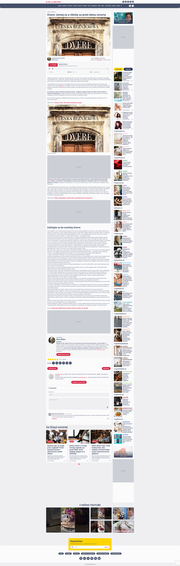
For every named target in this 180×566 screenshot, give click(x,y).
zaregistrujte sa (82, 377)
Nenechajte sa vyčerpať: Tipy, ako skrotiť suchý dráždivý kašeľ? (127, 240)
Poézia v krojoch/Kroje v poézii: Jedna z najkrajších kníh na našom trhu (73, 198)
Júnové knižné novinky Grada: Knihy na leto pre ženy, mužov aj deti (127, 439)
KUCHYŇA (125, 397)
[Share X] (60, 363)
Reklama (76, 553)
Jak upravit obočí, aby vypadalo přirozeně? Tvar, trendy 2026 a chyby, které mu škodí (127, 227)
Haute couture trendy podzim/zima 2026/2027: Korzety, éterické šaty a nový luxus (127, 216)
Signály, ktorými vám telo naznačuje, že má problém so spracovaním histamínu (127, 176)
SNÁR (99, 5)
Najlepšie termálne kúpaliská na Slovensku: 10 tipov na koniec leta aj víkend (127, 96)
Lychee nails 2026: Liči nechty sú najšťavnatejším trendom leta (128, 105)
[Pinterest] (130, 2)
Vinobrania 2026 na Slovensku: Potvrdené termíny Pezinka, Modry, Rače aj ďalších (127, 76)
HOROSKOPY (94, 5)
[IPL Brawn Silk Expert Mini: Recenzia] (123, 527)
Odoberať (106, 547)
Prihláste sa (58, 374)
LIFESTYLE (70, 5)
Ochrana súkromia (103, 553)
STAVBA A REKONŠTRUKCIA (127, 347)
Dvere (61, 85)
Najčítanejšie (118, 69)
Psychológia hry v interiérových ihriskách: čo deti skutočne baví (127, 295)
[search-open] (133, 6)
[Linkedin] (133, 2)
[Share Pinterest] (63, 363)
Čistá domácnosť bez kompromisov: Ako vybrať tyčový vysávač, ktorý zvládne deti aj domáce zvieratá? (128, 428)
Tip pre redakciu (116, 553)
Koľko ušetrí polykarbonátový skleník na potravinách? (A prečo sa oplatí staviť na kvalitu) (127, 307)
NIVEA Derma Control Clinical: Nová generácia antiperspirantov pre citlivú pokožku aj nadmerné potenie (127, 281)
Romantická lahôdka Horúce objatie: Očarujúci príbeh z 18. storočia (69, 308)
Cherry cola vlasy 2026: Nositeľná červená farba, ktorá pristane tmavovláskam (127, 124)
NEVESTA (125, 134)
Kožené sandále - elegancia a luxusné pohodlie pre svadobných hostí (127, 151)
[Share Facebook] (53, 363)
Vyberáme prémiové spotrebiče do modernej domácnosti (126, 402)
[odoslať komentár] (107, 407)
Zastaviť (51, 72)
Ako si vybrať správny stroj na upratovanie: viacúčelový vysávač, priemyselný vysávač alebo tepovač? (127, 336)
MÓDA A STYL (126, 210)
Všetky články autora (63, 354)
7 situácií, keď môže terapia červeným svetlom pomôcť (127, 164)
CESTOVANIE (108, 5)
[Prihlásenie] (130, 6)
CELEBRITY (64, 5)
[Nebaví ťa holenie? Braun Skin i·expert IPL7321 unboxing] (101, 527)
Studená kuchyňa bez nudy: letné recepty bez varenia (128, 412)
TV (121, 5)
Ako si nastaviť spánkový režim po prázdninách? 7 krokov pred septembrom (127, 201)
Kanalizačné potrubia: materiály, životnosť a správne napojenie (126, 377)
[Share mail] (70, 363)
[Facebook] (123, 2)
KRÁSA (59, 5)
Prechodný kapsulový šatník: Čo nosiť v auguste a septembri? (128, 85)
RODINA (125, 197)
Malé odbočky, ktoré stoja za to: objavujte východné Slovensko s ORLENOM (127, 268)
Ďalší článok (106, 368)
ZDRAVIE (85, 5)
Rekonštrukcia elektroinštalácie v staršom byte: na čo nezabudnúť (127, 352)
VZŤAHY (75, 5)
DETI (124, 291)
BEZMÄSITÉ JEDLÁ (127, 408)
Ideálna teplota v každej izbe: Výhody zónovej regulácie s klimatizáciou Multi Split (127, 388)
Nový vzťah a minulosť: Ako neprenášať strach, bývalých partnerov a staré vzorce (127, 191)
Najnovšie (128, 69)
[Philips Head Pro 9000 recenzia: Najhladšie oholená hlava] (123, 513)
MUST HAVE (126, 147)
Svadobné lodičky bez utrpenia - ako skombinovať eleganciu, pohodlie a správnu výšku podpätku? (128, 140)
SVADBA (114, 5)
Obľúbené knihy (101, 349)
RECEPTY (80, 5)
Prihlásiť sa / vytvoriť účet (79, 382)
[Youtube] (126, 2)
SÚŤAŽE (118, 5)
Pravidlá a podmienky (88, 553)
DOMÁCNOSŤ (126, 316)
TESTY (89, 5)
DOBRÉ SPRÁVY (127, 263)
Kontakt (68, 553)
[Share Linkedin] (67, 363)
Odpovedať (54, 418)
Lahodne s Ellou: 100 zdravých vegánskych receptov (68, 102)
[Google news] (95, 558)
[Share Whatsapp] (56, 363)
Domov (48, 11)
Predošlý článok (52, 368)
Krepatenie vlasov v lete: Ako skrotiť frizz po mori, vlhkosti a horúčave (128, 115)
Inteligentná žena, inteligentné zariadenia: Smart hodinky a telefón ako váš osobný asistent (128, 253)
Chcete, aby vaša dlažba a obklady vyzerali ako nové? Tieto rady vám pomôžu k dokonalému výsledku (127, 322)
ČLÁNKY (125, 236)
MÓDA (102, 5)
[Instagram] (128, 2)
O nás (61, 553)
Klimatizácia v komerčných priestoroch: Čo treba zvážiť (127, 363)
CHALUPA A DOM (127, 371)
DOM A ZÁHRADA (127, 302)
